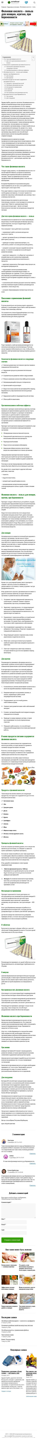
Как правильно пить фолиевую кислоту (17, 92)
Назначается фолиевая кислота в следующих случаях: (15, 67)
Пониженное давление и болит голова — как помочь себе (11, 1372)
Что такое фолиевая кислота (12, 59)
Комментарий (6, 1202)
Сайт (2, 1230)
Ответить (33, 1153)
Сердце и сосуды (6, 1391)
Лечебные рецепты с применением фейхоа (15, 1330)
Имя (3, 1219)
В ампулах (9, 90)
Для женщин (9, 76)
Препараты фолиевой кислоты (14, 85)
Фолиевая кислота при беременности (15, 94)
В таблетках (9, 89)
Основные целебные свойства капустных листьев (17, 1325)
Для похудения (10, 98)
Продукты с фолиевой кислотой (15, 83)
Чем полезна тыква (7, 1335)
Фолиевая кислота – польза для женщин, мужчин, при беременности (16, 73)
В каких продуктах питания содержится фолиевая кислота (15, 80)
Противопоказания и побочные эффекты (17, 70)
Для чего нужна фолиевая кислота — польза (16, 61)
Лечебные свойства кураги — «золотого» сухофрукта (18, 1321)
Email (3, 1224)
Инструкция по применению (14, 87)
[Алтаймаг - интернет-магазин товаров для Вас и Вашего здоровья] (14, 2)
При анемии (9, 96)
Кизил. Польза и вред (8, 1339)
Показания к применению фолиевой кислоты (17, 64)
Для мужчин (9, 77)
